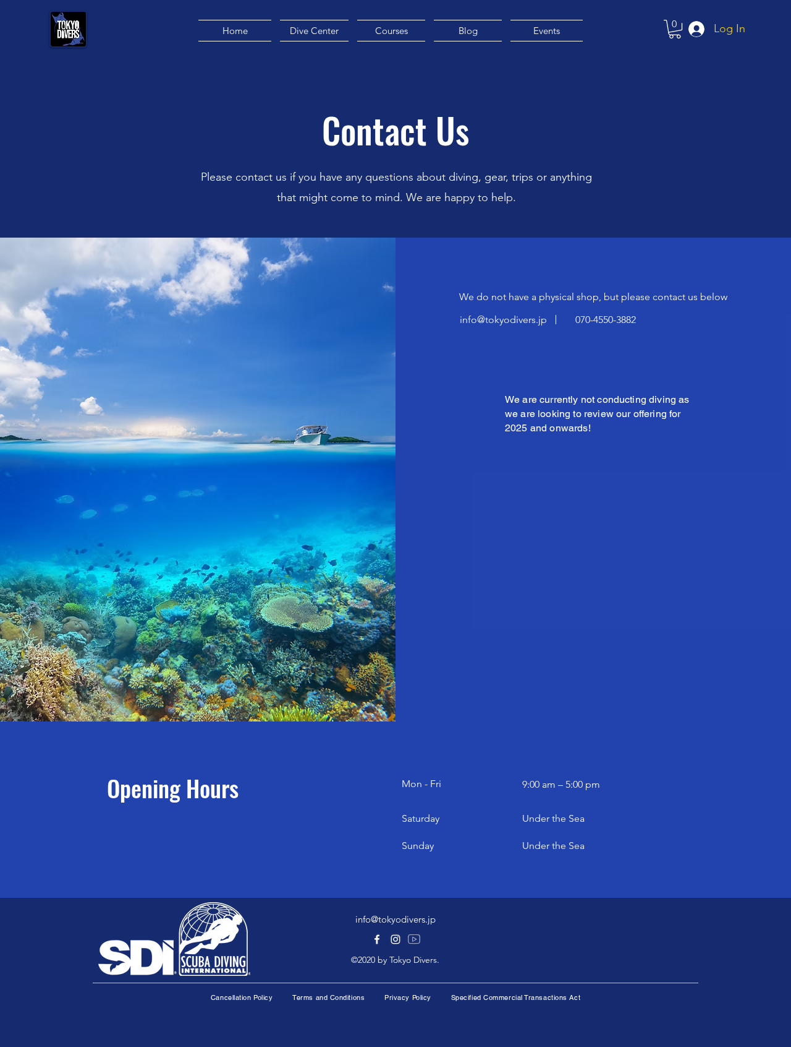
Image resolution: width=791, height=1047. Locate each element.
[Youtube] (414, 939)
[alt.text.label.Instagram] (395, 939)
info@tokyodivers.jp (503, 319)
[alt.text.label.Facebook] (377, 939)
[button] (675, 29)
